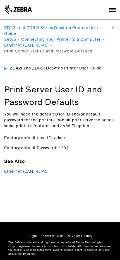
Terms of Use (52, 236)
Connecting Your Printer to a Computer (61, 40)
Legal (32, 236)
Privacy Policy (79, 236)
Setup (10, 40)
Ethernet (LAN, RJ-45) (26, 45)
